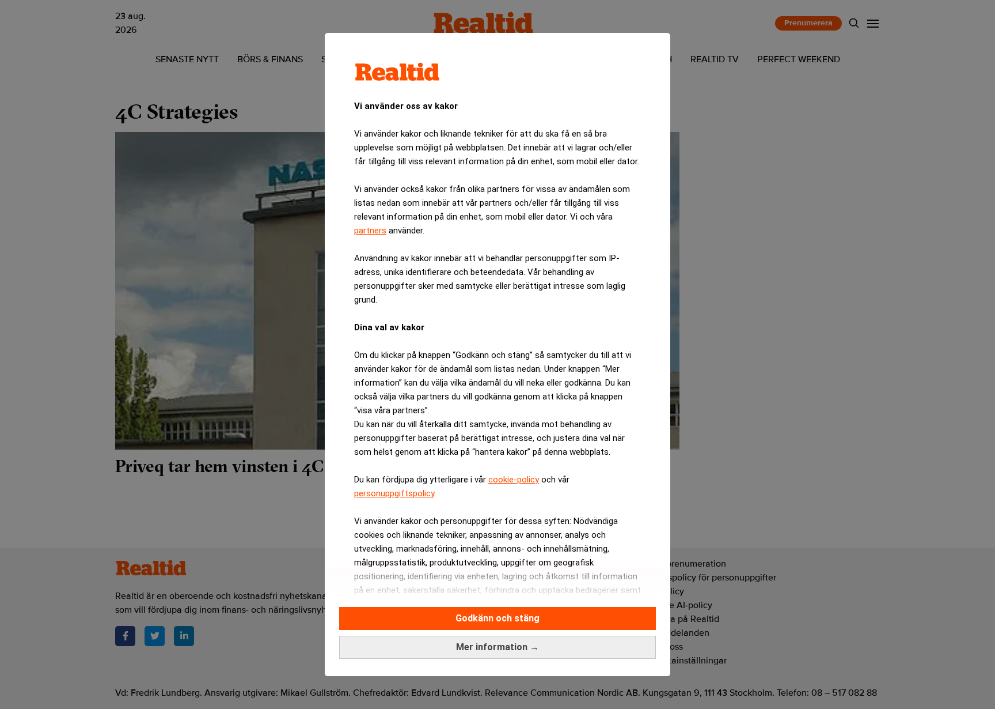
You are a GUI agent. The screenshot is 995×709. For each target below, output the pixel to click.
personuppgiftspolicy (394, 493)
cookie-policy (513, 479)
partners (370, 230)
